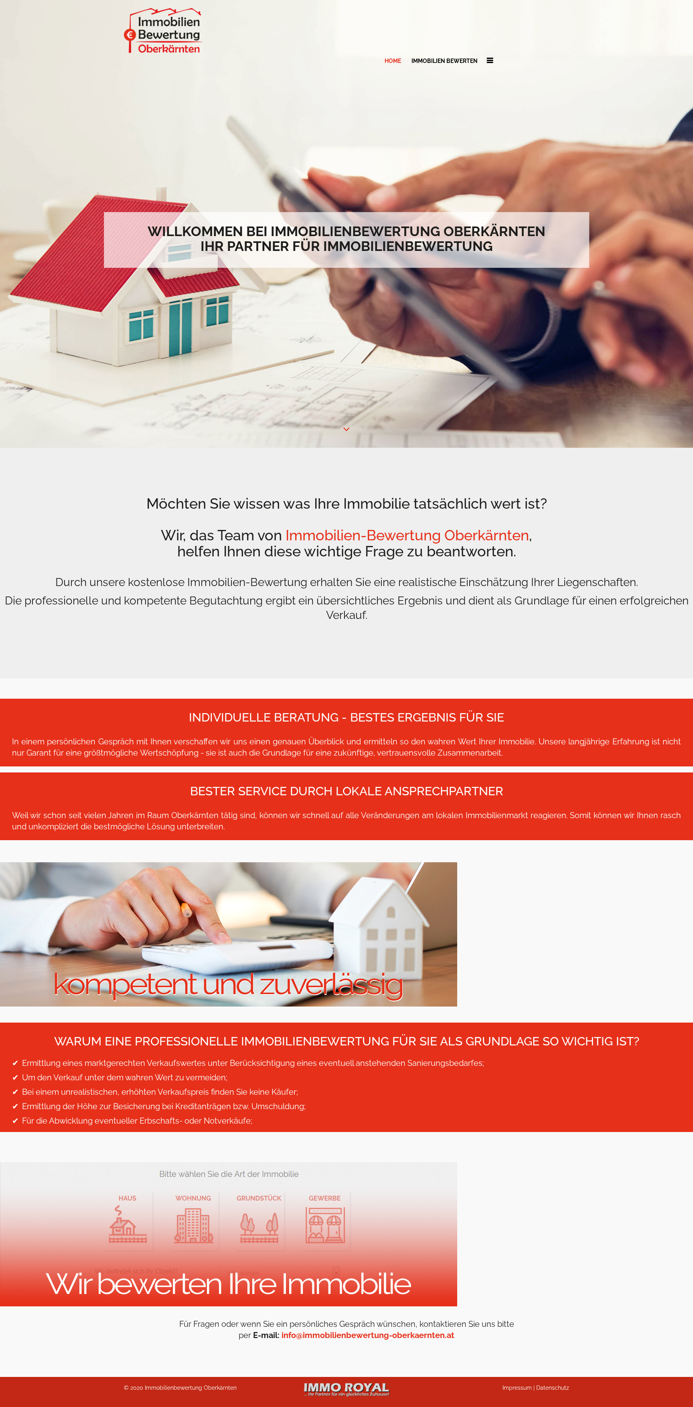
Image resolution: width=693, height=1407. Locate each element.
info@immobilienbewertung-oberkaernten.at (368, 1335)
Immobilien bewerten (444, 61)
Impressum (517, 1388)
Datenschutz (552, 1388)
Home (393, 61)
